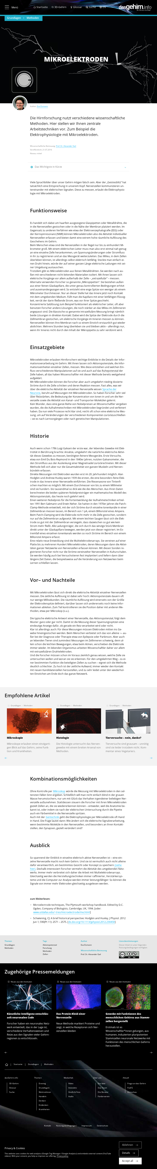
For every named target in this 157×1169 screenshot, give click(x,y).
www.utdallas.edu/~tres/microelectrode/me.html (61, 912)
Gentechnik (52, 817)
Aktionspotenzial (50, 945)
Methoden (33, 18)
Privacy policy (62, 1156)
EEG (114, 230)
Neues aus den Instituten (21, 981)
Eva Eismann (42, 106)
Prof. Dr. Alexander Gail (66, 146)
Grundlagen (14, 18)
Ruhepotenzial (110, 370)
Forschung (47, 948)
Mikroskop (59, 791)
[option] (29, 727)
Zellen (45, 954)
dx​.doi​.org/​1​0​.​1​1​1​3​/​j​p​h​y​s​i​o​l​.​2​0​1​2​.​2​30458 (91, 922)
